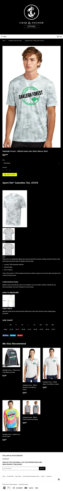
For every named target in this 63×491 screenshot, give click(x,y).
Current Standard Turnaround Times (31, 476)
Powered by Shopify (23, 484)
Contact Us (49, 476)
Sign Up (42, 468)
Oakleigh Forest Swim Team (15, 40)
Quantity (4, 167)
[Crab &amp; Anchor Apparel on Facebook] (59, 479)
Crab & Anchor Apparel (11, 484)
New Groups (18, 476)
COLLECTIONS (10, 476)
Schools (43, 476)
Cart (60, 36)
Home (3, 40)
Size (3, 160)
